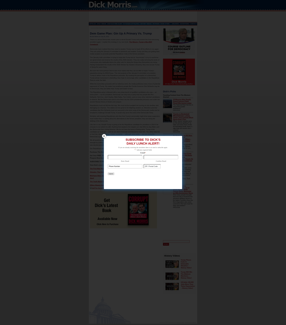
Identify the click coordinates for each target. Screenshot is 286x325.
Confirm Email (161, 161)
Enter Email (125, 161)
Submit (111, 174)
